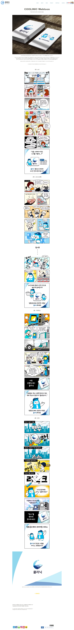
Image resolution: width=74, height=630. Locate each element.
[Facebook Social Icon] (16, 627)
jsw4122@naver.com (30, 604)
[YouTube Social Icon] (24, 627)
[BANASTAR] (26, 627)
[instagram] (21, 627)
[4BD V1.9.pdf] (47, 627)
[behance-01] (14, 627)
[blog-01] (19, 627)
